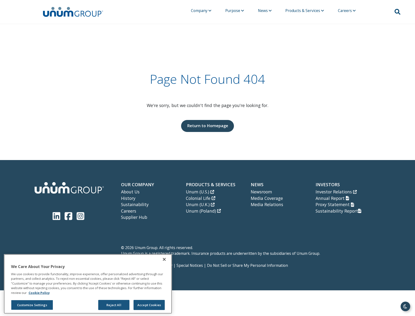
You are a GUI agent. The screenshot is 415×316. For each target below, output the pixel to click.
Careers (345, 10)
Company (199, 10)
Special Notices (190, 265)
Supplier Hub (134, 217)
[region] (88, 284)
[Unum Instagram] (80, 215)
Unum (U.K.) (198, 204)
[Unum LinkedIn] (57, 215)
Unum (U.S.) (198, 192)
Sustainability (135, 204)
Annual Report (331, 198)
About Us (130, 192)
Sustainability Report (337, 211)
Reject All (113, 305)
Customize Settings (32, 305)
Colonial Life (199, 198)
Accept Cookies (149, 305)
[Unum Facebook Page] (69, 215)
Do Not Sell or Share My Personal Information (247, 265)
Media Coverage (267, 198)
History (128, 198)
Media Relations (267, 204)
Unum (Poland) (201, 211)
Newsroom (261, 192)
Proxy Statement (333, 204)
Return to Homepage (207, 125)
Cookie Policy (39, 293)
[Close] (164, 259)
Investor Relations (334, 192)
